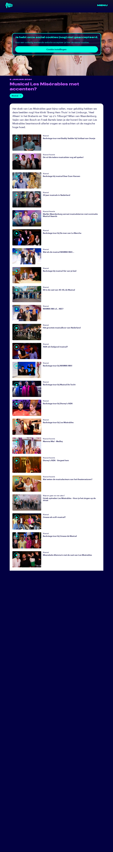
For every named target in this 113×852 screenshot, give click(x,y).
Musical (15, 96)
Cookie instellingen (56, 49)
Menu (102, 5)
